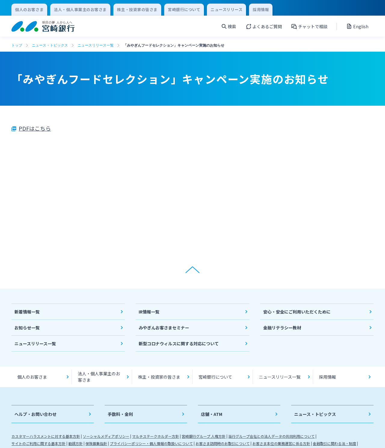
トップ (16, 45)
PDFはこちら (35, 128)
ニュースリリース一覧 (96, 45)
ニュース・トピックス (50, 45)
